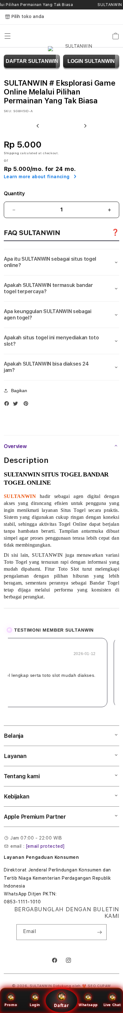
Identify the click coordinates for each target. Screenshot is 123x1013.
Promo (10, 1004)
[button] (7, 36)
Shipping (11, 153)
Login (35, 1004)
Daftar (61, 1005)
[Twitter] (17, 405)
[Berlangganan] (99, 932)
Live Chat (112, 1004)
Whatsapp (88, 1004)
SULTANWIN (41, 986)
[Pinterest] (27, 405)
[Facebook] (8, 405)
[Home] (76, 36)
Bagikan (19, 390)
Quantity (14, 194)
